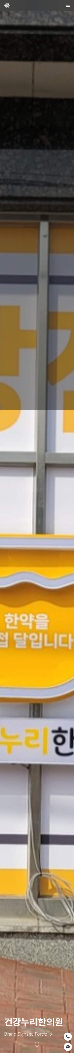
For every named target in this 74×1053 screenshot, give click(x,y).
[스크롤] (37, 1045)
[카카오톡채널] (68, 1047)
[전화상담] (68, 1037)
